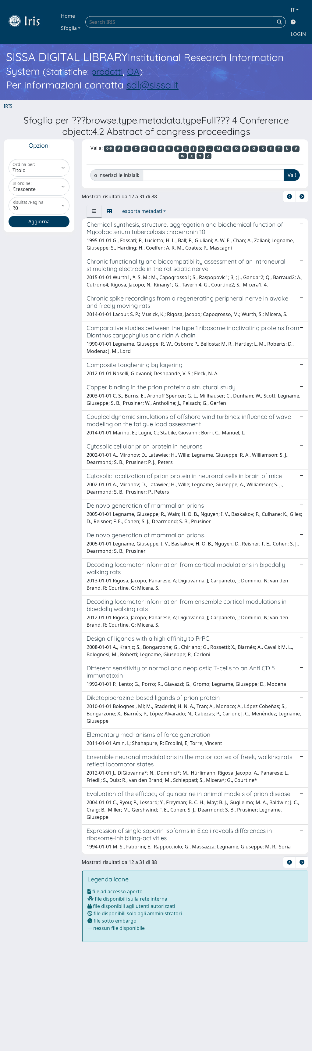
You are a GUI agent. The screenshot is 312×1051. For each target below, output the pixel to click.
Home (68, 16)
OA (133, 71)
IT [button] (293, 9)
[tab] (94, 211)
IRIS (8, 106)
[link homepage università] (29, 22)
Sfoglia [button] (69, 28)
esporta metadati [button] (142, 211)
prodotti (107, 71)
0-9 (109, 148)
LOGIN (298, 34)
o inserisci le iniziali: (116, 175)
